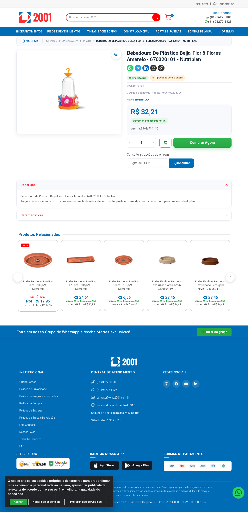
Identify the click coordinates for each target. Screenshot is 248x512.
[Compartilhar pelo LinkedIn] (145, 68)
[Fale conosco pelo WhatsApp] (238, 492)
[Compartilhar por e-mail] (153, 68)
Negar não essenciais (46, 501)
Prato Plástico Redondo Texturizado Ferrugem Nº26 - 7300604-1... (210, 285)
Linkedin (196, 384)
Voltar (32, 41)
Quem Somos (27, 381)
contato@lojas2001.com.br (113, 397)
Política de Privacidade (33, 389)
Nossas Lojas (27, 432)
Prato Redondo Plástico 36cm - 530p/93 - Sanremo (38, 285)
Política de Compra (30, 403)
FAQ (21, 446)
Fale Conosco (27, 424)
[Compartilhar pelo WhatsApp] (130, 68)
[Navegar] (17, 277)
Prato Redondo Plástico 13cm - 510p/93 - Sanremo (124, 285)
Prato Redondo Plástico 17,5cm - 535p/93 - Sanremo (81, 285)
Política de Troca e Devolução (37, 417)
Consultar (183, 163)
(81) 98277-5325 (220, 21)
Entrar (204, 3)
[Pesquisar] (156, 17)
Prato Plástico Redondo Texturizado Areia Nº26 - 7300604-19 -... (167, 285)
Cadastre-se (226, 3)
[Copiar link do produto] (161, 68)
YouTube (186, 384)
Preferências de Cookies (86, 501)
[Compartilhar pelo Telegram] (138, 68)
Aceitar (18, 501)
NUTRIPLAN (142, 99)
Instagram (166, 384)
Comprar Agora (202, 143)
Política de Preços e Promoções (38, 396)
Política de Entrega (30, 410)
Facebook (176, 384)
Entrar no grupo (215, 332)
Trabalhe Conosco (30, 439)
